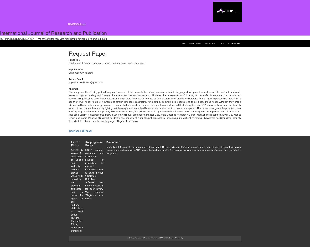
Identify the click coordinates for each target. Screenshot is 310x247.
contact (222, 43)
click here (77, 208)
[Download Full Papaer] (81, 130)
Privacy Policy (179, 238)
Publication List (210, 43)
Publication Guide (195, 43)
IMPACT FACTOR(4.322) (77, 24)
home (184, 43)
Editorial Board (234, 43)
